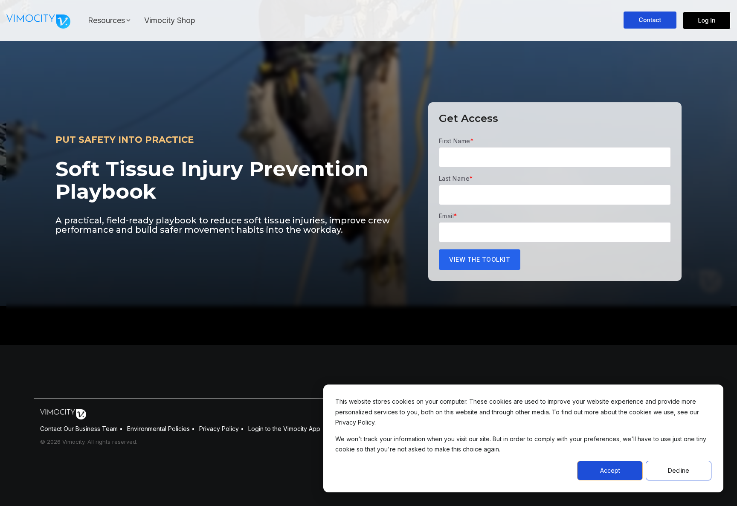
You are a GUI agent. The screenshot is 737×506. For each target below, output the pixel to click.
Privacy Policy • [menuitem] (221, 428)
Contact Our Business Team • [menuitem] (81, 428)
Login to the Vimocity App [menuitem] (284, 428)
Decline (678, 470)
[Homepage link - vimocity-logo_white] (63, 415)
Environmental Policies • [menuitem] (161, 428)
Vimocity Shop (169, 20)
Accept (610, 470)
